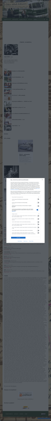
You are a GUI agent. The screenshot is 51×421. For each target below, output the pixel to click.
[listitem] (25, 197)
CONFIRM (18, 237)
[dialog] (25, 210)
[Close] (43, 180)
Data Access (25, 241)
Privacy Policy (31, 241)
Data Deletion (20, 241)
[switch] (38, 199)
